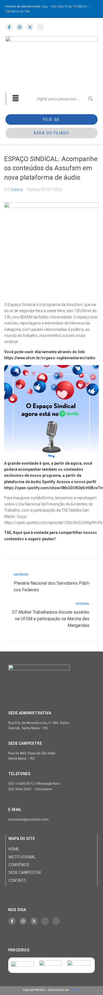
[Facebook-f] (12, 921)
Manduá (75, 989)
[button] (15, 98)
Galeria (17, 189)
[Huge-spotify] (45, 921)
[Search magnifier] (90, 99)
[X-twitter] (34, 921)
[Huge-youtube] (56, 921)
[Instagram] (23, 921)
